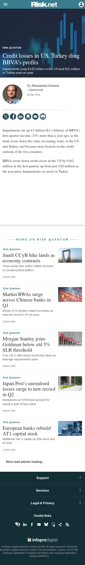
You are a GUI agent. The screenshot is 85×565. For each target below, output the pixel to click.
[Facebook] (13, 116)
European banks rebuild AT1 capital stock (27, 430)
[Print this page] (43, 116)
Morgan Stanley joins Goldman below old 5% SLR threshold (26, 344)
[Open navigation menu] (4, 4)
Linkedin (24, 524)
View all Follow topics (17, 524)
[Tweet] (6, 116)
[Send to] (35, 116)
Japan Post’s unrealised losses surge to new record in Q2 (29, 388)
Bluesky (46, 524)
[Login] (80, 4)
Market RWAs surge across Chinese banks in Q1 (27, 299)
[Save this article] (28, 116)
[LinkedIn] (20, 116)
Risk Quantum (12, 48)
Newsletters (39, 524)
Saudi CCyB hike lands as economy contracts (29, 257)
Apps (53, 524)
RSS (67, 524)
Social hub (60, 524)
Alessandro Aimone (45, 86)
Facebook (31, 524)
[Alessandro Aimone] (12, 94)
